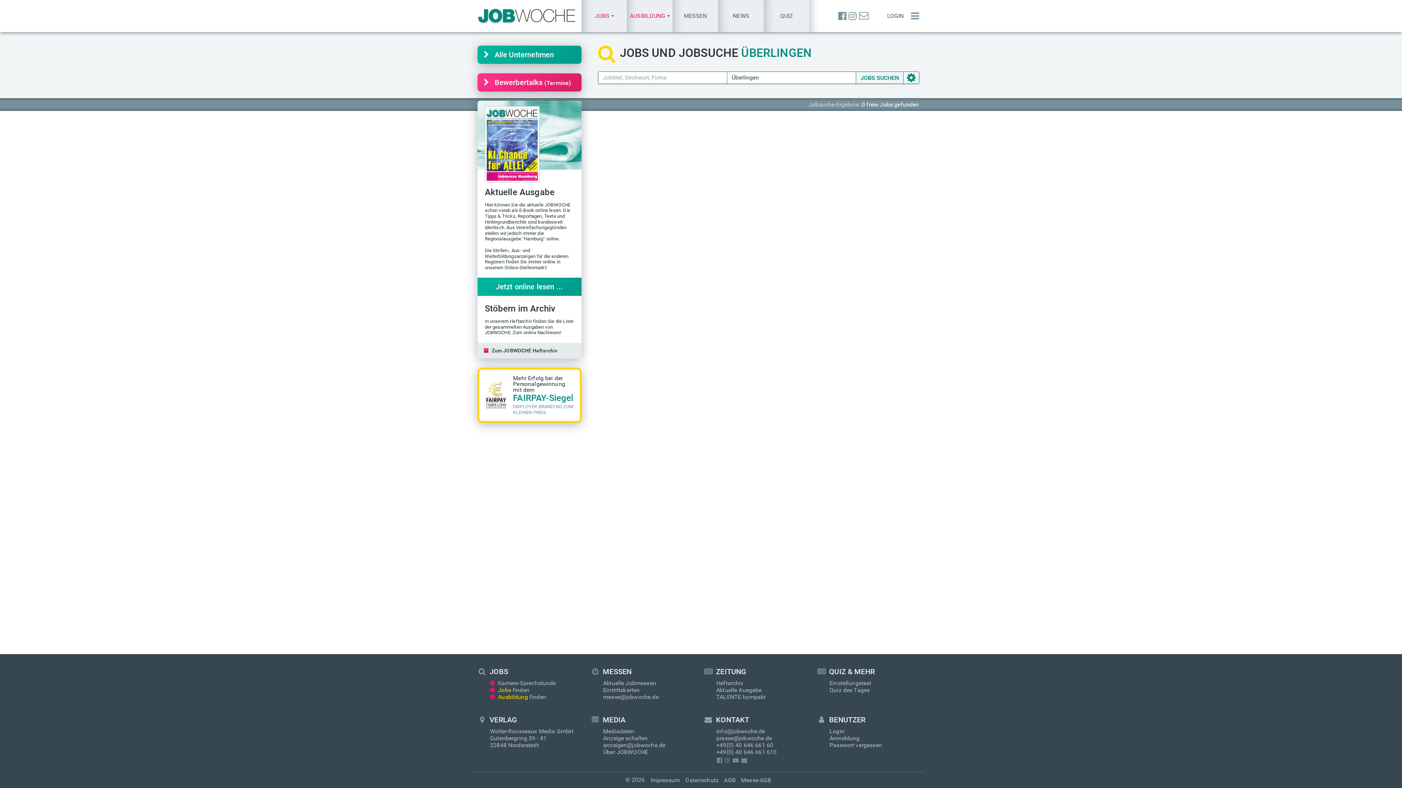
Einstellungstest (851, 683)
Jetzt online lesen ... (529, 286)
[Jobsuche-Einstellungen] (911, 78)
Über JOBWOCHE (625, 752)
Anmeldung (844, 738)
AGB (729, 780)
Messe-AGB (756, 780)
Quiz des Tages (850, 690)
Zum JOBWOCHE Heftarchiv (525, 351)
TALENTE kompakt (741, 697)
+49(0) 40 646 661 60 (744, 745)
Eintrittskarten (621, 690)
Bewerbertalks (533, 82)
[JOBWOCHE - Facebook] (842, 16)
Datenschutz (702, 780)
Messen (695, 15)
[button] (604, 16)
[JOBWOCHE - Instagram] (852, 16)
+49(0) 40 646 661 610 (746, 752)
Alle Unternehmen (524, 54)
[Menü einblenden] (913, 16)
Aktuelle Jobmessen (629, 683)
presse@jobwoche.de (744, 738)
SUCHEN (880, 77)
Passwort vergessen (856, 745)
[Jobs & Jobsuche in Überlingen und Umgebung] (527, 16)
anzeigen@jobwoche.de (634, 745)
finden (513, 690)
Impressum (665, 780)
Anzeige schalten (625, 738)
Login (895, 15)
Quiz (786, 15)
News (741, 15)
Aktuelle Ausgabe (739, 690)
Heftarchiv (730, 683)
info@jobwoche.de (740, 731)
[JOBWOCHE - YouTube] (735, 760)
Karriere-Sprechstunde (527, 683)
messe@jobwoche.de (631, 697)
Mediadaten (619, 731)
